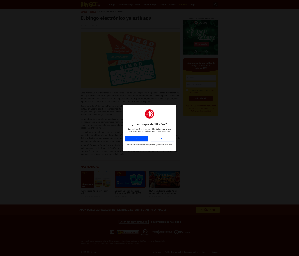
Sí (136, 139)
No (162, 139)
